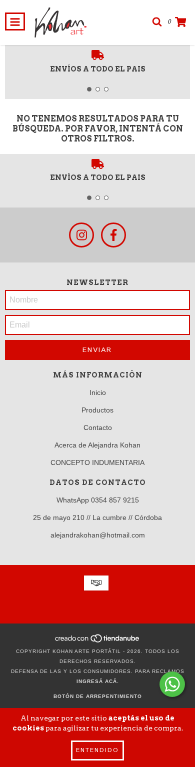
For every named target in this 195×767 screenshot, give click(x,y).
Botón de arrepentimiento (98, 696)
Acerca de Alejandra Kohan (97, 445)
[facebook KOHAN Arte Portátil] (113, 235)
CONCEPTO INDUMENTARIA (97, 462)
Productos (98, 410)
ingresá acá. (97, 681)
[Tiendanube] (98, 641)
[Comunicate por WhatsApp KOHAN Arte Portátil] (172, 684)
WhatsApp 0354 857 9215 (97, 500)
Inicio (98, 392)
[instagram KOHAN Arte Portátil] (81, 235)
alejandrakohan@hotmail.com (97, 535)
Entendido (97, 750)
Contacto (98, 428)
